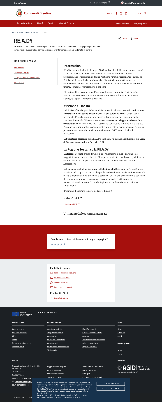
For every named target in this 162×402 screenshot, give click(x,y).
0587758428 (19, 375)
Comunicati (121, 332)
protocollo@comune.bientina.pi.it (28, 378)
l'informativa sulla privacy (71, 397)
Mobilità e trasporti (89, 329)
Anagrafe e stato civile (55, 332)
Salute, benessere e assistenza (58, 346)
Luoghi (120, 350)
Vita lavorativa (52, 350)
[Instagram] (125, 13)
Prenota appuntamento (98, 2)
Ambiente (85, 336)
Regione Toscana (20, 3)
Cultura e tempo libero (90, 343)
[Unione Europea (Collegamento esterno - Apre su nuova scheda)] (22, 314)
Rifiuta (112, 383)
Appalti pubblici (52, 343)
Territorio (36, 32)
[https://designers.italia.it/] (134, 367)
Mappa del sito (19, 397)
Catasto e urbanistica (54, 329)
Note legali (86, 373)
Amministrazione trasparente (92, 366)
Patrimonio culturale (122, 23)
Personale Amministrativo (21, 343)
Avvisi (120, 336)
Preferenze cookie (80, 395)
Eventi (120, 354)
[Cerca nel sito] (145, 13)
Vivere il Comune (24, 32)
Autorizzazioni (52, 336)
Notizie (120, 329)
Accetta (112, 388)
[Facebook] (115, 13)
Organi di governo (18, 329)
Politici (14, 339)
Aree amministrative (19, 332)
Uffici (14, 336)
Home (14, 32)
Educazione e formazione (56, 339)
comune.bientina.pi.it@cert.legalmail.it (28, 381)
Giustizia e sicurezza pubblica (92, 332)
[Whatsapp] (120, 13)
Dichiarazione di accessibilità (92, 377)
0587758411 (19, 371)
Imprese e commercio (89, 346)
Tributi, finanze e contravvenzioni (93, 339)
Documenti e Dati (18, 346)
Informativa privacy (89, 370)
